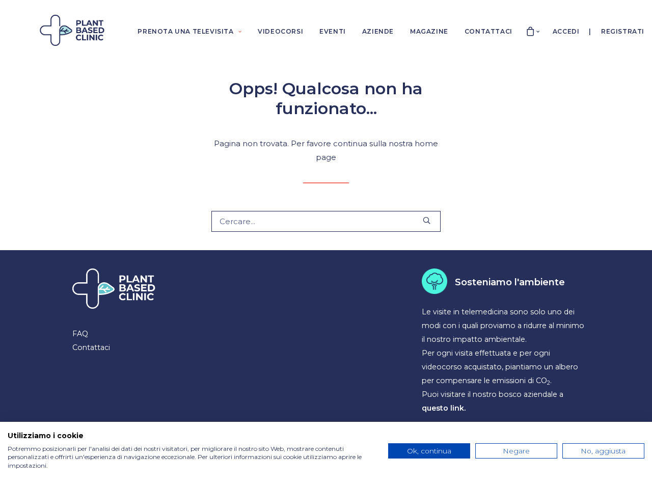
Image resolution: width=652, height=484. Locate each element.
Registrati (622, 31)
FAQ (80, 333)
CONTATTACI (488, 31)
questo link (443, 408)
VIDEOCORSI (280, 31)
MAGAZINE (429, 31)
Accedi (566, 31)
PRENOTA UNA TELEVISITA (185, 31)
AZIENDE (378, 31)
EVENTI (332, 31)
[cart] (531, 30)
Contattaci (91, 347)
